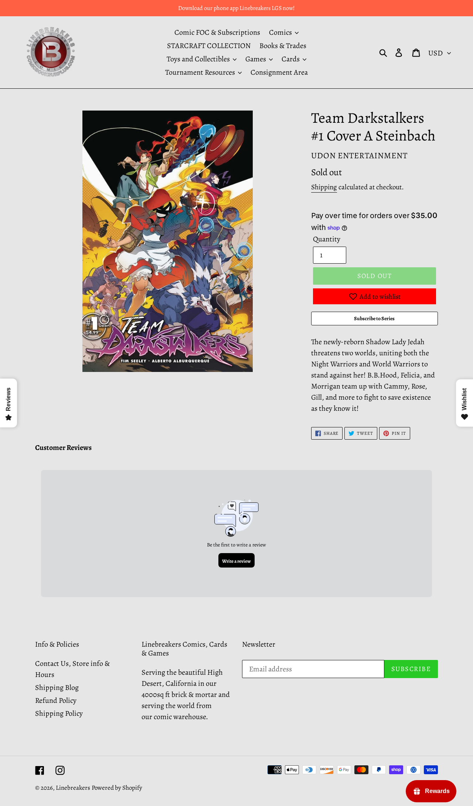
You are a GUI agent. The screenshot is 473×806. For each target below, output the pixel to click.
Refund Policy (55, 700)
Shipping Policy (59, 713)
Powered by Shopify (117, 787)
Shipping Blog (57, 687)
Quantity (326, 239)
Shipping (324, 187)
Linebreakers (73, 787)
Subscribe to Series (374, 318)
